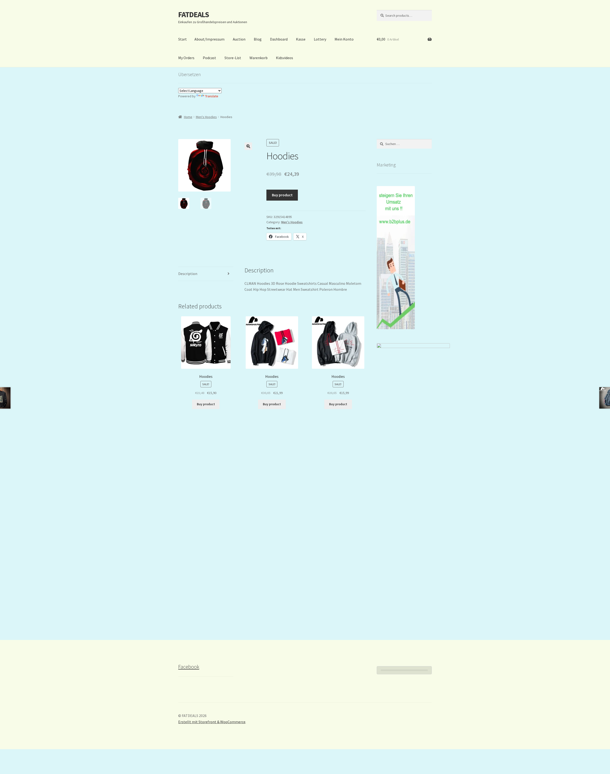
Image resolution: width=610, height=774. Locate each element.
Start (182, 39)
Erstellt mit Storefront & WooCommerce (211, 721)
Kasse (300, 39)
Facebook (188, 666)
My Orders (186, 57)
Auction (239, 39)
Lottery (320, 39)
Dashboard (279, 39)
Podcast (209, 57)
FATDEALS (193, 14)
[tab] (205, 274)
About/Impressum (209, 39)
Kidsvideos (284, 57)
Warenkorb (258, 57)
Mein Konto (344, 39)
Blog (258, 39)
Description (187, 273)
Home (188, 117)
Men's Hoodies (206, 117)
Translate (211, 96)
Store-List (232, 57)
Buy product (282, 194)
